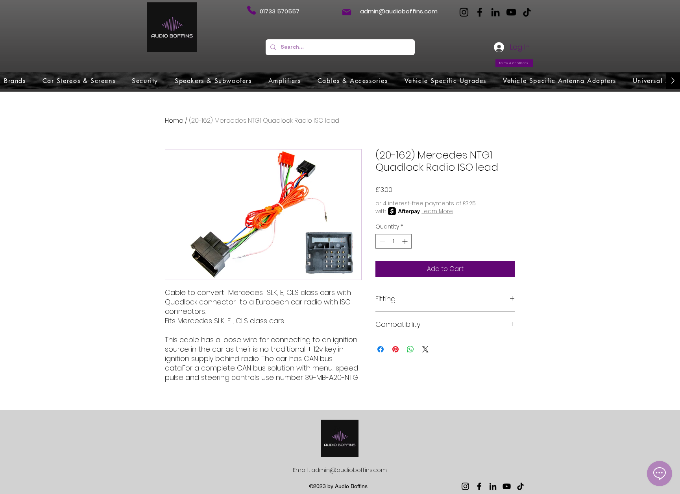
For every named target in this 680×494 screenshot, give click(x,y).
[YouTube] (511, 12)
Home (174, 120)
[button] (15, 80)
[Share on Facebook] (380, 349)
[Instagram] (464, 12)
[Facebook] (480, 12)
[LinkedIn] (495, 12)
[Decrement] (381, 241)
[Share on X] (425, 349)
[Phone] (251, 10)
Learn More (437, 211)
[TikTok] (527, 12)
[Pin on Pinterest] (395, 349)
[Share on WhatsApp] (410, 349)
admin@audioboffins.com (399, 11)
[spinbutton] (393, 241)
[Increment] (405, 241)
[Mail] (346, 12)
